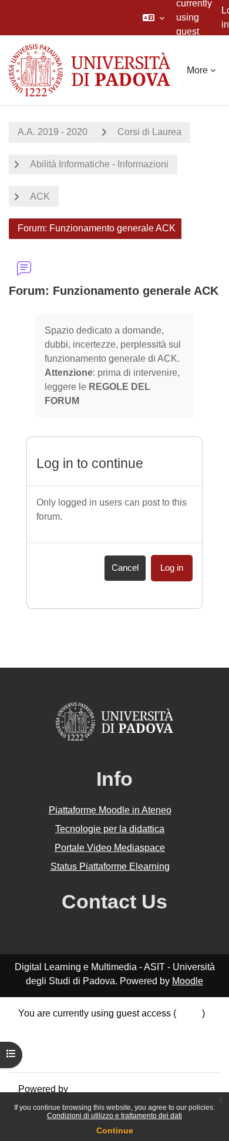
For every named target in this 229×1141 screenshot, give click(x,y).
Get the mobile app (57, 1056)
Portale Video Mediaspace (110, 848)
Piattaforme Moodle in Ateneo (110, 810)
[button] (153, 17)
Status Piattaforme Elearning (110, 866)
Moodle (187, 981)
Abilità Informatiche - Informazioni (99, 164)
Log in (171, 568)
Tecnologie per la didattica (109, 829)
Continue (114, 1130)
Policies (35, 1041)
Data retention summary (67, 1027)
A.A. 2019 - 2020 (52, 132)
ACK (40, 196)
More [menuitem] (197, 70)
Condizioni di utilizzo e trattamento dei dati (114, 1116)
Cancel (125, 568)
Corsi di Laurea (149, 132)
